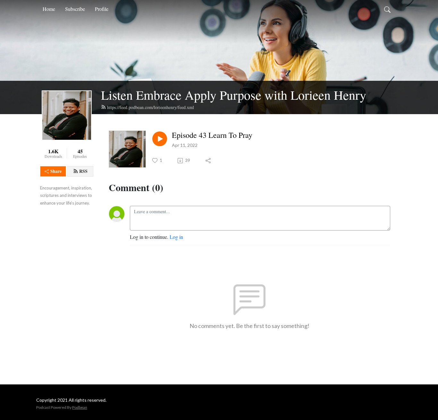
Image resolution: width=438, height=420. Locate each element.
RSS (83, 171)
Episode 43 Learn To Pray (212, 135)
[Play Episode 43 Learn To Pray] (159, 138)
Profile (101, 8)
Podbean (79, 407)
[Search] (387, 9)
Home (49, 8)
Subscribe (75, 8)
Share (56, 171)
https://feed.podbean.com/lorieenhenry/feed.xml (150, 107)
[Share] (208, 160)
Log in (176, 236)
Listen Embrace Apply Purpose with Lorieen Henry (233, 94)
